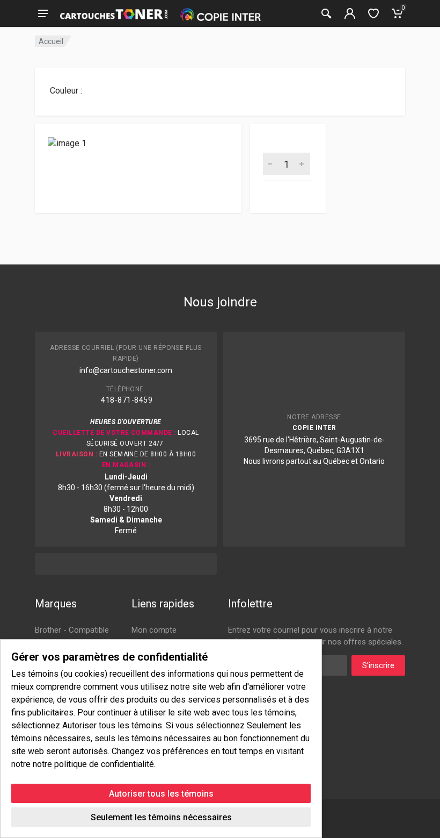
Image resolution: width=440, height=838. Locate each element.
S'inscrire (378, 665)
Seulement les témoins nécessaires (161, 817)
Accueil (51, 41)
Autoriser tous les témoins (161, 794)
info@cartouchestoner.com (125, 370)
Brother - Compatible (72, 630)
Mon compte (154, 630)
